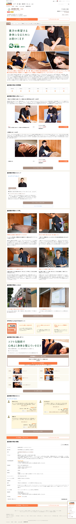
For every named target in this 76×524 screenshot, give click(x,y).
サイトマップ (47, 511)
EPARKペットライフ (9, 517)
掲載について (17, 510)
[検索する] (69, 4)
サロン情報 (71, 516)
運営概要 (51, 511)
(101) (30, 23)
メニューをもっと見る (38, 167)
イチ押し (70, 510)
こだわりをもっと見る (38, 315)
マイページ (68, 1)
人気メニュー (71, 507)
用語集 (54, 510)
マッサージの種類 (58, 510)
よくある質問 (33, 510)
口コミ (70, 515)
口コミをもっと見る (38, 431)
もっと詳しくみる (38, 390)
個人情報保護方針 (42, 511)
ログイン (64, 1)
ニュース (44, 510)
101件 (64, 14)
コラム (41, 510)
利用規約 (29, 510)
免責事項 (54, 511)
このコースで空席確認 (63, 126)
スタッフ (70, 508)
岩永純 (13, 189)
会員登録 (60, 1)
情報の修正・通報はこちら (12, 499)
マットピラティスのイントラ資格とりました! (17, 193)
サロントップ (71, 505)
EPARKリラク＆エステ (9, 4)
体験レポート (71, 513)
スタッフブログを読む (38, 206)
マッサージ (8, 6)
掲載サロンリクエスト (49, 510)
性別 (54, 1)
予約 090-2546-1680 (54, 19)
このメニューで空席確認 (38, 363)
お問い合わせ (38, 510)
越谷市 (17, 6)
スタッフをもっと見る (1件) (38, 202)
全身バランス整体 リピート (31, 410)
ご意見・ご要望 (30, 4)
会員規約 (26, 510)
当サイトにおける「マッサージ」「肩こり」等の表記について (29, 511)
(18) (23, 23)
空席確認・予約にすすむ (22, 19)
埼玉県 (13, 6)
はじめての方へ (21, 510)
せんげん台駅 (22, 6)
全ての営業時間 (66, 12)
